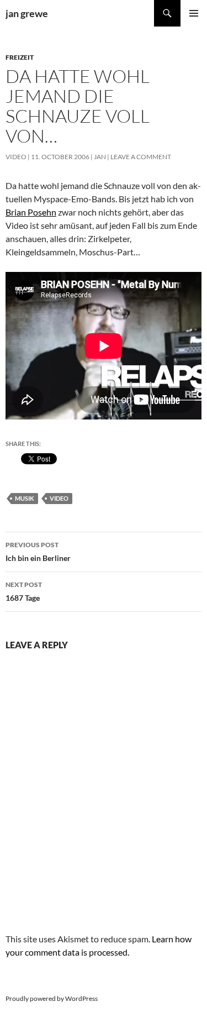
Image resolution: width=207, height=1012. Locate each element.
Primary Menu (194, 13)
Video (16, 157)
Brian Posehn (31, 212)
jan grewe (27, 13)
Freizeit (20, 57)
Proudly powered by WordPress (52, 998)
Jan (100, 157)
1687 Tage (24, 591)
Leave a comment (140, 157)
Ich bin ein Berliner (38, 552)
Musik (24, 498)
